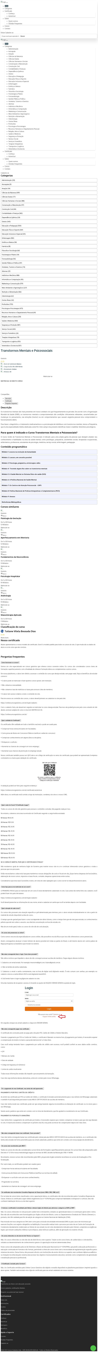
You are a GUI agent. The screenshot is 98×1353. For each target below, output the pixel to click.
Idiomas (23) (6, 271)
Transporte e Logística (16, 146)
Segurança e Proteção (15, 136)
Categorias (8, 9)
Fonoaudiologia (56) (9, 259)
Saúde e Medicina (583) (10, 321)
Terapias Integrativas (15, 144)
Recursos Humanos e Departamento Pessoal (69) (19, 313)
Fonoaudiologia (13, 96)
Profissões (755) (7, 304)
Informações (5, 1303)
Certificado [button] (8, 11)
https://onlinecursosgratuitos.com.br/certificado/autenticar (21, 790)
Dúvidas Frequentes (15, 24)
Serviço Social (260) (9, 329)
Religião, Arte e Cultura (16, 131)
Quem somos (13, 21)
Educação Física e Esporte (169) (12, 230)
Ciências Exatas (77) (9, 197)
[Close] (7, 40)
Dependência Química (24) (11, 217)
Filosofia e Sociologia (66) (11, 250)
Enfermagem (12, 84)
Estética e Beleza (14, 86)
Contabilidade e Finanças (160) (12, 213)
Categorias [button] (8, 46)
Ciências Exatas (13, 59)
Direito (10, 74)
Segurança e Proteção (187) (11, 325)
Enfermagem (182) (8, 238)
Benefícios (4, 1328)
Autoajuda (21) (6, 184)
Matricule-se (5, 528)
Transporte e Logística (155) (11, 341)
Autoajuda (11, 51)
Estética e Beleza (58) (9, 242)
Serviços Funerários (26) (10, 333)
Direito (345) (6, 222)
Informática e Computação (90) (12, 279)
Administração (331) (8, 180)
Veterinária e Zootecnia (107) (11, 346)
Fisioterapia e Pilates (15, 94)
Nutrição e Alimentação (16, 116)
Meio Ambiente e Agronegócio (19, 114)
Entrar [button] (3, 33)
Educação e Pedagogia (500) (11, 226)
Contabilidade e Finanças (17, 69)
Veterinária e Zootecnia (16, 149)
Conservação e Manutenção (18, 64)
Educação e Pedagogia (16, 76)
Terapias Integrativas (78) (10, 337)
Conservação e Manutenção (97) (13, 205)
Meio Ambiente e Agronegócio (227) (14, 288)
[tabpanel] (49, 522)
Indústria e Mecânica (15, 106)
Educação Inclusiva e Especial (18, 81)
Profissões (12, 124)
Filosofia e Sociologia (15, 91)
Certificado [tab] (8, 401)
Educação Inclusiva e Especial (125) (14, 234)
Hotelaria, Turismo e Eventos (18, 101)
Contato (7, 29)
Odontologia (12, 119)
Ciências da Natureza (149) (11, 193)
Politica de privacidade (8, 1310)
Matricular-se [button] (47, 376)
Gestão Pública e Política (16, 99)
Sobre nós (4, 1300)
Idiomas (11, 104)
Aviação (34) (6, 188)
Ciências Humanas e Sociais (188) (13, 201)
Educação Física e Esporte (17, 79)
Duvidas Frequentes (7, 1340)
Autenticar (12, 16)
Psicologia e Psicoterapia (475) (12, 308)
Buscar (23, 36)
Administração (13, 49)
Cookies (3, 1307)
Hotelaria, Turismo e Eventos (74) (13, 267)
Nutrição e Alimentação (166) (11, 292)
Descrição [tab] (8, 398)
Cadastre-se (4, 1343)
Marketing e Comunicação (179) (12, 284)
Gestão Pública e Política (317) (12, 263)
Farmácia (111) (6, 246)
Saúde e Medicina (14, 134)
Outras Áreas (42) (8, 300)
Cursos (7, 26)
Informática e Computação (17, 109)
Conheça (11, 14)
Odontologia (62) (8, 296)
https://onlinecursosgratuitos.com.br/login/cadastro (19, 703)
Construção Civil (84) (9, 209)
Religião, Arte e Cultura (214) (11, 317)
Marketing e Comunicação (17, 111)
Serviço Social (13, 139)
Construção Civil (14, 66)
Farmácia (11, 89)
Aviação (11, 54)
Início (6, 6)
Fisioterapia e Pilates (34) (10, 255)
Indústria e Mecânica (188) (10, 275)
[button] (7, 2)
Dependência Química (16, 71)
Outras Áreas (12, 121)
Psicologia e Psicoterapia (17, 126)
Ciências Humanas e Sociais (18, 61)
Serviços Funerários (15, 141)
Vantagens (4, 1325)
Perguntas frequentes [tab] (11, 403)
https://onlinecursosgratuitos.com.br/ (14, 714)
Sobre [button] (7, 19)
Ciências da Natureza (15, 56)
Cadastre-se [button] (9, 33)
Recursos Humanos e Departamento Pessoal (23, 129)
